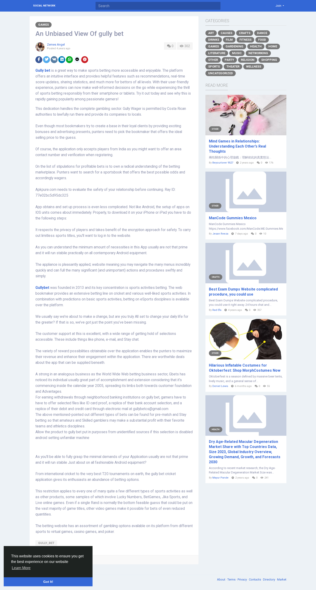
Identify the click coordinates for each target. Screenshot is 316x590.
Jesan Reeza (220, 233)
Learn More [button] (21, 568)
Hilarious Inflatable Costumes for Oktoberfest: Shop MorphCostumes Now (244, 368)
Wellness (253, 66)
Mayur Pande (220, 477)
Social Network (44, 5)
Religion (247, 60)
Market (281, 579)
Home (272, 46)
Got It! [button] (48, 582)
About (221, 579)
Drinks (213, 39)
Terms (231, 579)
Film (229, 39)
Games (43, 24)
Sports (214, 66)
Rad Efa (216, 310)
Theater (232, 66)
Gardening (234, 46)
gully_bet (46, 543)
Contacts (255, 579)
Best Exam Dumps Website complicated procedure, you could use (243, 292)
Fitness (245, 39)
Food (262, 39)
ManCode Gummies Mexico (233, 218)
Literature (216, 53)
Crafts (244, 33)
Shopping (269, 60)
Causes (226, 33)
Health (256, 46)
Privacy (243, 579)
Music (237, 53)
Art (211, 33)
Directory (269, 579)
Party (229, 60)
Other (213, 60)
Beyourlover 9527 (222, 162)
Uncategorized (220, 73)
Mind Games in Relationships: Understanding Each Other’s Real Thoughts (237, 146)
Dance (262, 33)
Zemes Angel (56, 44)
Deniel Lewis (220, 386)
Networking (258, 53)
